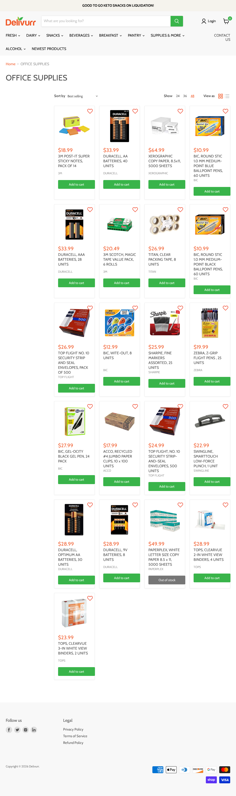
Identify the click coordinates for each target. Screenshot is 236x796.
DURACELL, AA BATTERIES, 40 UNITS (115, 161)
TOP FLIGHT (66, 377)
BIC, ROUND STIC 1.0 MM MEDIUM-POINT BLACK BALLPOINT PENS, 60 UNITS (208, 264)
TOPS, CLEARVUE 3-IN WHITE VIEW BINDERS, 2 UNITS (73, 648)
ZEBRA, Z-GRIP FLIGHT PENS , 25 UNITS (207, 358)
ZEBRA (198, 370)
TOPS (197, 567)
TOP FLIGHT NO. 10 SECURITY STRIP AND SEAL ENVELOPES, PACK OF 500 (73, 363)
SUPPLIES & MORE (166, 35)
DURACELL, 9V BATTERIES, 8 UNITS (115, 555)
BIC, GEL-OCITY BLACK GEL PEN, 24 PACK (73, 456)
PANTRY (135, 35)
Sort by (59, 96)
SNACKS (53, 35)
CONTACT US (222, 37)
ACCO (107, 470)
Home (10, 64)
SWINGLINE (201, 470)
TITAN (152, 271)
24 (178, 96)
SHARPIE (154, 372)
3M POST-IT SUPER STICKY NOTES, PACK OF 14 (74, 161)
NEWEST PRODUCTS (49, 49)
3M (60, 173)
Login (212, 21)
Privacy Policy (73, 729)
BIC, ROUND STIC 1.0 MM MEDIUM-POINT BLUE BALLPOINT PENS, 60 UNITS (208, 166)
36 (185, 96)
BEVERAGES (79, 35)
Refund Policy (73, 743)
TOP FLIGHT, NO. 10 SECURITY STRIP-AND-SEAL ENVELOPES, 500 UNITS (164, 461)
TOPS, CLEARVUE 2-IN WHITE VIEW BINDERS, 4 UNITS (209, 555)
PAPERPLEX (155, 569)
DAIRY (32, 35)
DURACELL (110, 173)
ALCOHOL (14, 49)
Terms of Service (75, 736)
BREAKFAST (109, 35)
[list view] (227, 96)
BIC (196, 180)
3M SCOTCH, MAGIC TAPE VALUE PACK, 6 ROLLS (119, 259)
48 (192, 96)
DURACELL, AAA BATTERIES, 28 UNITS (71, 259)
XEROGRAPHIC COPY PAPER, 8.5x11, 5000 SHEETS (164, 161)
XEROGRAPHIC (158, 173)
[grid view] (220, 96)
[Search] (177, 21)
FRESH (12, 35)
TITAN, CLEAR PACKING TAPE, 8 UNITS (162, 259)
